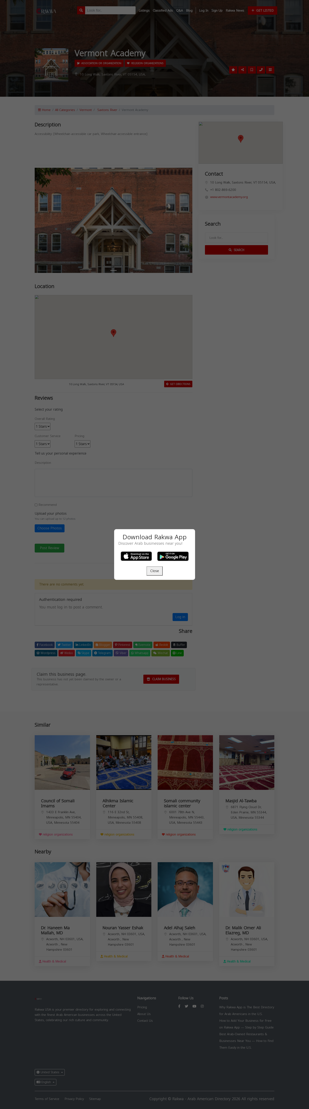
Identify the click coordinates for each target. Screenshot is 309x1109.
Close (154, 571)
